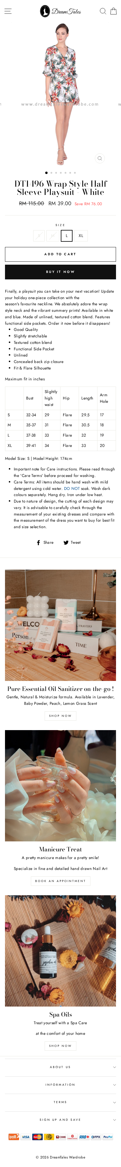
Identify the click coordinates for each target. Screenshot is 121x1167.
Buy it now (60, 271)
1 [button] (46, 173)
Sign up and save (60, 1120)
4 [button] (61, 173)
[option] (60, 94)
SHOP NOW (60, 1046)
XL (81, 235)
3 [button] (56, 173)
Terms (60, 1102)
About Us (60, 1067)
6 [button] (70, 173)
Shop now (60, 716)
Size (60, 225)
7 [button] (75, 173)
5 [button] (66, 173)
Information (60, 1085)
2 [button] (52, 173)
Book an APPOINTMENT (60, 881)
